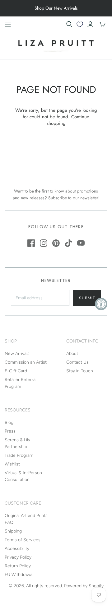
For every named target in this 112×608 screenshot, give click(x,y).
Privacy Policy (18, 557)
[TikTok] (68, 243)
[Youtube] (81, 243)
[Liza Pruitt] (56, 45)
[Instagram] (43, 243)
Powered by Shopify (84, 585)
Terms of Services (22, 539)
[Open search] (69, 24)
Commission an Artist (26, 362)
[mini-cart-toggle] (102, 24)
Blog (9, 422)
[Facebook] (31, 243)
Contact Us (77, 362)
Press (10, 431)
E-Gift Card (16, 371)
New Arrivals (17, 353)
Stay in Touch (79, 371)
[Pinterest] (56, 243)
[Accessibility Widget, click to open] (101, 304)
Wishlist (12, 464)
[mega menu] (8, 24)
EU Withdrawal (19, 574)
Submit (87, 298)
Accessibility (17, 548)
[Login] (90, 24)
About (72, 353)
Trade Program (19, 455)
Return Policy (18, 566)
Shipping (13, 531)
